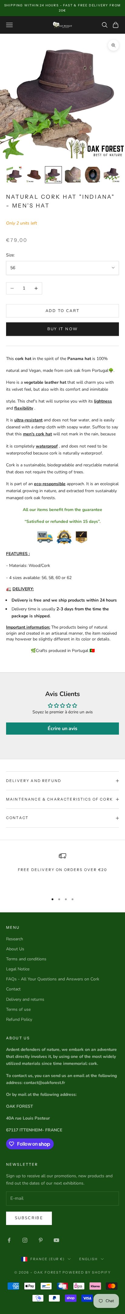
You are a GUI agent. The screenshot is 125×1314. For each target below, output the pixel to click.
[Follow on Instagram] (25, 1240)
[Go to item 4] (72, 174)
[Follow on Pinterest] (41, 1240)
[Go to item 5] (92, 174)
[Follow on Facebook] (9, 1240)
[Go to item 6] (111, 174)
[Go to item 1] (14, 174)
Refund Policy (19, 1019)
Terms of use (18, 1009)
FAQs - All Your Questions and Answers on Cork (52, 979)
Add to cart (63, 311)
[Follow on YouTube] (56, 1240)
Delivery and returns (25, 999)
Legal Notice (17, 969)
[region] (62, 870)
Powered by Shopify (86, 1272)
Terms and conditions (26, 959)
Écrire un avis (62, 728)
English (88, 1259)
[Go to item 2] (33, 174)
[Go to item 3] (53, 174)
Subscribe (29, 1218)
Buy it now (62, 329)
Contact (13, 989)
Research (14, 939)
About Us (15, 949)
